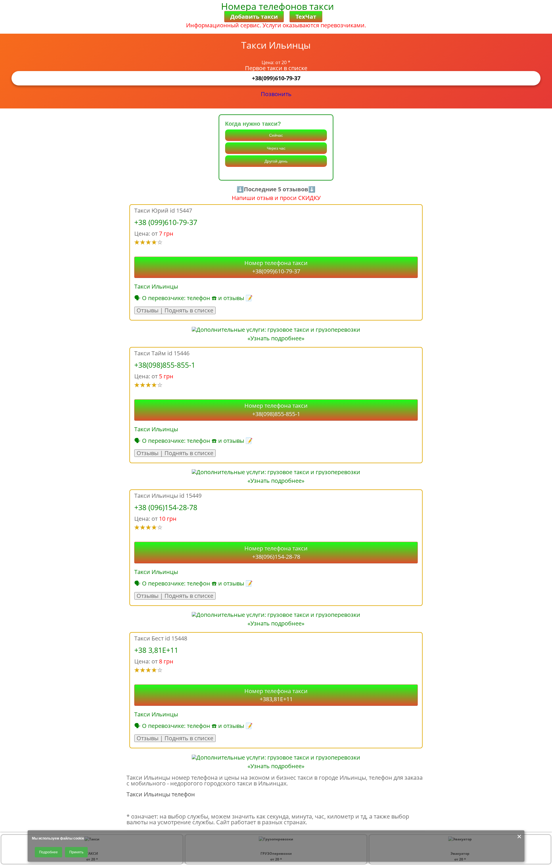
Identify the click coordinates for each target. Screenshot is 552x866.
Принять (76, 852)
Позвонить (276, 94)
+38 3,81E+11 (156, 650)
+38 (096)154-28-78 (165, 507)
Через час (276, 148)
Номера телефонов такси (277, 6)
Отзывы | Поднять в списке (175, 310)
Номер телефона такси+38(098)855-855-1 (276, 410)
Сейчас (276, 135)
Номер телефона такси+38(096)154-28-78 (276, 552)
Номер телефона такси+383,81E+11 (276, 695)
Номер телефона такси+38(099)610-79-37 (276, 267)
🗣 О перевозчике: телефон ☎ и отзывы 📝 (193, 298)
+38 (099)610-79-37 (165, 222)
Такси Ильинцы (156, 286)
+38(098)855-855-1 (164, 365)
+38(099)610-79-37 (276, 78)
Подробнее (48, 852)
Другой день (276, 161)
